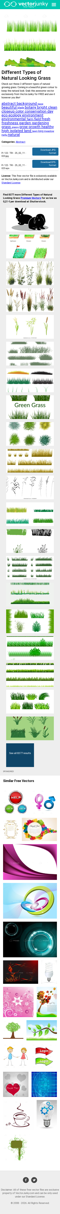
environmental (14, 119)
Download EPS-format (48, 164)
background (27, 103)
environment (32, 115)
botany (31, 107)
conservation (36, 111)
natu (5, 134)
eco (5, 115)
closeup (9, 111)
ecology (15, 115)
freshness (10, 123)
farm (30, 119)
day (50, 111)
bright (42, 107)
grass (7, 127)
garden (25, 123)
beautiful (10, 107)
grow (24, 127)
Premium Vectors (31, 198)
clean (52, 107)
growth (35, 127)
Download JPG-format (48, 151)
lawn (35, 131)
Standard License (11, 182)
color (20, 111)
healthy (47, 127)
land (28, 131)
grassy (15, 127)
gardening (40, 123)
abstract (9, 103)
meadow (49, 131)
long (41, 131)
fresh (46, 119)
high (6, 131)
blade (21, 107)
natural (14, 134)
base (40, 103)
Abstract (20, 141)
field (38, 119)
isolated (17, 131)
